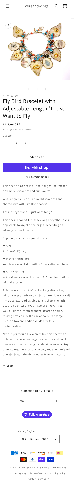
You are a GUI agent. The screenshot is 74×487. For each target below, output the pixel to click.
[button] (7, 6)
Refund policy (59, 467)
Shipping (7, 129)
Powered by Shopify (40, 467)
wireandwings (22, 467)
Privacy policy (19, 473)
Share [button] (10, 365)
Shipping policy (57, 473)
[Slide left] (28, 89)
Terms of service (38, 473)
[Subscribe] (56, 401)
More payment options (37, 176)
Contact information (38, 479)
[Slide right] (45, 89)
